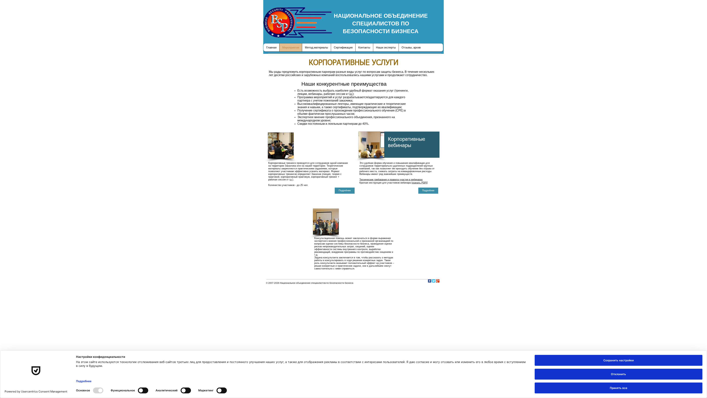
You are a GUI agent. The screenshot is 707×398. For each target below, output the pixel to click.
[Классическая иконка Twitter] (433, 281)
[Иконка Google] (437, 281)
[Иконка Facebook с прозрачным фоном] (429, 281)
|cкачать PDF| (419, 182)
